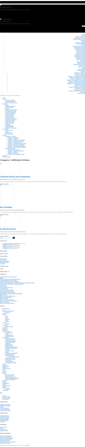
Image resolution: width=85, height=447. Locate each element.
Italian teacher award (9, 374)
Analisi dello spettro (4, 420)
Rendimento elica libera (10, 359)
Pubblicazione (6, 383)
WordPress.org (6, 399)
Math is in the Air (3, 294)
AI (3, 309)
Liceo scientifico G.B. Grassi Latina (7, 292)
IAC (6, 315)
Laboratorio (5, 337)
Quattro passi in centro (10, 357)
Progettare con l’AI (7, 248)
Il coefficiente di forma (8, 229)
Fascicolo (5, 330)
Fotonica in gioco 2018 (5, 440)
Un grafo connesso (9, 361)
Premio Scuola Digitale (10, 379)
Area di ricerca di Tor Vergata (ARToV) (8, 276)
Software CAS (6, 388)
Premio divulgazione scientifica (11, 378)
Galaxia (7, 333)
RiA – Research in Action (5, 7)
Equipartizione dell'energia (10, 348)
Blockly (1, 278)
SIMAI (4, 386)
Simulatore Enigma (9, 336)
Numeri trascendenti (4, 262)
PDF (4, 369)
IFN (6, 316)
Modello (4, 367)
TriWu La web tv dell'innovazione (7, 303)
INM (6, 318)
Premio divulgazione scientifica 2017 (7, 441)
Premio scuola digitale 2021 (6, 435)
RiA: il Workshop (6, 207)
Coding (4, 323)
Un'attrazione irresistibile (5, 405)
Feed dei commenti (7, 398)
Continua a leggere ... (4, 183)
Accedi (4, 395)
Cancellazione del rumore (10, 341)
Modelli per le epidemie (5, 404)
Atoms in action (3, 427)
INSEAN (7, 319)
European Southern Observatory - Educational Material (11, 284)
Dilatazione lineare (9, 345)
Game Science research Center (6, 287)
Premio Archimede (4, 298)
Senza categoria (6, 385)
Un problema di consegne (10, 362)
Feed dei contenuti (6, 396)
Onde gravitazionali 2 (4, 418)
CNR (4, 314)
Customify (27, 445)
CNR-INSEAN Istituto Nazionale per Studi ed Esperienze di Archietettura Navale (17, 282)
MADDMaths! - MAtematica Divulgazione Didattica (11, 293)
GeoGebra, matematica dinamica (7, 290)
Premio (4, 373)
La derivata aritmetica (4, 408)
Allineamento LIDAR (19, 209)
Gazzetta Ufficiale (4, 288)
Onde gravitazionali (9, 355)
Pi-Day (4, 372)
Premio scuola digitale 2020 (6, 437)
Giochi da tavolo (6, 331)
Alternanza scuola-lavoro (19, 179)
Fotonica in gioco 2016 (5, 443)
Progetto (4, 381)
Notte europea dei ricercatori (6, 297)
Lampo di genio (8, 335)
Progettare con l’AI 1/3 (7, 247)
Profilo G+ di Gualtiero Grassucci (7, 299)
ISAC (6, 320)
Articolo (4, 313)
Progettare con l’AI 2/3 (7, 245)
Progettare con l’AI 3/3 (7, 244)
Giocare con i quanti (9, 350)
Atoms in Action (8, 332)
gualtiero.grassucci (4, 179)
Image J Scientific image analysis (7, 291)
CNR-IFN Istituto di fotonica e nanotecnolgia (9, 281)
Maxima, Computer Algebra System (7, 296)
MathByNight (5, 366)
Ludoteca (5, 365)
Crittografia (2, 263)
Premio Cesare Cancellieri (10, 377)
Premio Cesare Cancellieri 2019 (6, 438)
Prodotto (4, 380)
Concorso (5, 325)
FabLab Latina (3, 285)
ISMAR (7, 321)
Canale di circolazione (10, 339)
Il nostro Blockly (3, 260)
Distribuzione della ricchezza (11, 347)
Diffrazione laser (8, 344)
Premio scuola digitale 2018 (6, 439)
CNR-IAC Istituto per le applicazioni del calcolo (10, 279)
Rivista (4, 384)
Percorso (4, 371)
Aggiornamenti (6, 308)
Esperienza (5, 329)
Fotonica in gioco (3, 286)
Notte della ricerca (6, 368)
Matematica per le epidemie (11, 353)
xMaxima (7, 389)
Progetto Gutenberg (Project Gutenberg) (8, 300)
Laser (4, 363)
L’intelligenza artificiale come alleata (10, 243)
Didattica (4, 327)
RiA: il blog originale (4, 302)
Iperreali (7, 351)
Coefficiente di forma (9, 342)
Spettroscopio (8, 360)
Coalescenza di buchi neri (13, 356)
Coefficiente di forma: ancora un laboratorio (15, 176)
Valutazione (7, 312)
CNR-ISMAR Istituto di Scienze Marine (8, 280)
